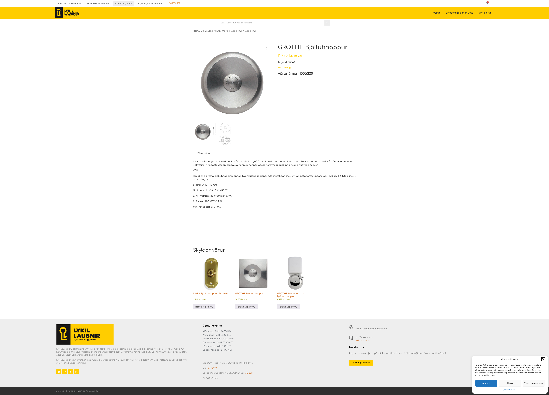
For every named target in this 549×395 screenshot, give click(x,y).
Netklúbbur (356, 347)
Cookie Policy (509, 390)
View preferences (533, 383)
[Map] (76, 371)
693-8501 (249, 373)
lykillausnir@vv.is (362, 340)
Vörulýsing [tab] (203, 153)
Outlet (174, 3)
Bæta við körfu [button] (204, 307)
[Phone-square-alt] (58, 371)
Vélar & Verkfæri (69, 3)
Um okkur (485, 12)
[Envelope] (64, 371)
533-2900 (212, 368)
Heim (196, 31)
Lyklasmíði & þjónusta (459, 12)
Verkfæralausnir (98, 3)
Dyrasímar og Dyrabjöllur (228, 31)
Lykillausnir (123, 3)
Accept (486, 383)
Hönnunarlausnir (150, 3)
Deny (510, 383)
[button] (543, 359)
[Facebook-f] (70, 371)
